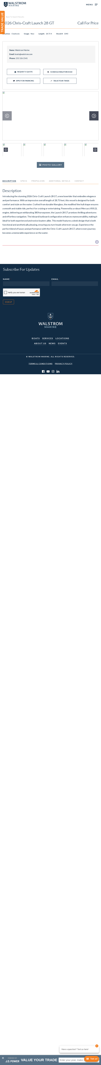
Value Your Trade (61, 81)
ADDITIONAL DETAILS (59, 181)
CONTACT (79, 181)
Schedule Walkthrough (61, 72)
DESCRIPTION (9, 181)
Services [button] (47, 338)
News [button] (52, 343)
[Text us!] (91, 1059)
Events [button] (62, 343)
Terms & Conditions (40, 364)
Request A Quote (25, 72)
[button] (92, 4)
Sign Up (8, 302)
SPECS (23, 181)
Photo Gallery (52, 165)
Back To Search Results (15, 17)
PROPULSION (38, 181)
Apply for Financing (25, 81)
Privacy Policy (63, 364)
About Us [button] (40, 343)
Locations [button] (62, 338)
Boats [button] (36, 338)
